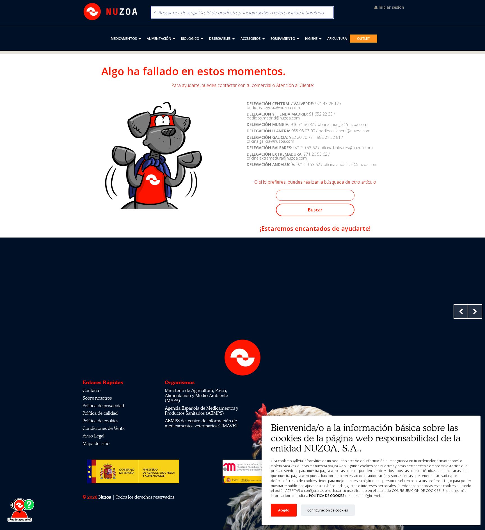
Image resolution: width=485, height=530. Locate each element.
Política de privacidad (103, 405)
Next (475, 311)
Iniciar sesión (391, 7)
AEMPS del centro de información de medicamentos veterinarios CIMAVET (201, 423)
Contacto (91, 390)
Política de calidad (100, 413)
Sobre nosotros (97, 398)
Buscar (315, 210)
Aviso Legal (93, 436)
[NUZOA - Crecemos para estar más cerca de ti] (111, 12)
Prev (461, 311)
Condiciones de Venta (104, 428)
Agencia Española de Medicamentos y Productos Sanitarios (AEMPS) (201, 410)
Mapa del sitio (96, 443)
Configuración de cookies (327, 510)
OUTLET (363, 38)
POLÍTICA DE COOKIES (326, 495)
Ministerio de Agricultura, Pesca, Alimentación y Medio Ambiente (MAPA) (196, 395)
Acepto (283, 510)
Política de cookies (100, 420)
